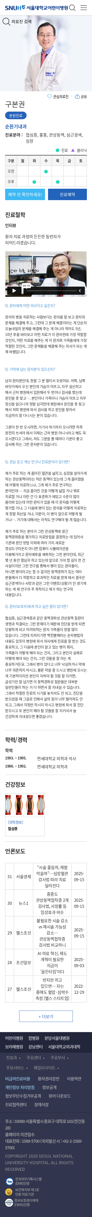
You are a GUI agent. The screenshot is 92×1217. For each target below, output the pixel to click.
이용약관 (74, 1078)
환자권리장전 (48, 1078)
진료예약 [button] (67, 194)
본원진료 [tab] (15, 115)
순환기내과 (16, 126)
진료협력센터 (16, 1104)
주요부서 (58, 1057)
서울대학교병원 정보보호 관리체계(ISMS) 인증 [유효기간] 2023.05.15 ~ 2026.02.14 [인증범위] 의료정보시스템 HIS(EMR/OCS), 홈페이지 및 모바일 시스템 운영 (21, 1203)
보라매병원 (14, 1047)
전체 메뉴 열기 (83, 7)
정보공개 (49, 1087)
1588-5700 (30, 1141)
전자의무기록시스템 (23, 1181)
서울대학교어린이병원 (37, 7)
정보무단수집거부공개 (23, 1096)
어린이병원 (14, 1038)
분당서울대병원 (57, 1038)
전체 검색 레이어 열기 (72, 8)
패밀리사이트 (44, 1068)
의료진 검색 (22, 21)
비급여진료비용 (17, 1078)
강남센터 (35, 1047)
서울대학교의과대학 (64, 1047)
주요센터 (34, 1057)
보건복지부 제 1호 (22, 1192)
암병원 (33, 1038)
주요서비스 (15, 1068)
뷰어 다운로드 (60, 1096)
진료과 (11, 1057)
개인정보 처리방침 (19, 1087)
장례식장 (41, 1104)
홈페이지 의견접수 (19, 1134)
